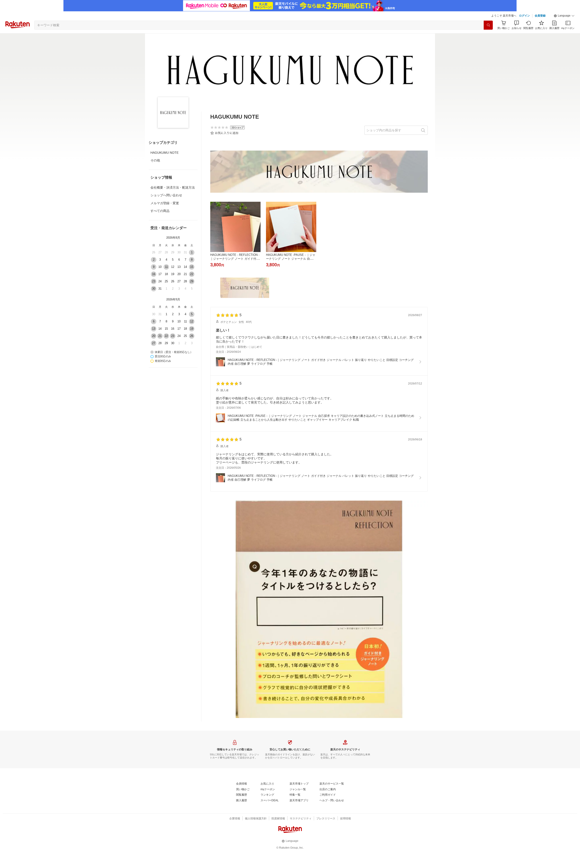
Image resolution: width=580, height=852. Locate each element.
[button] (564, 16)
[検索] (488, 25)
